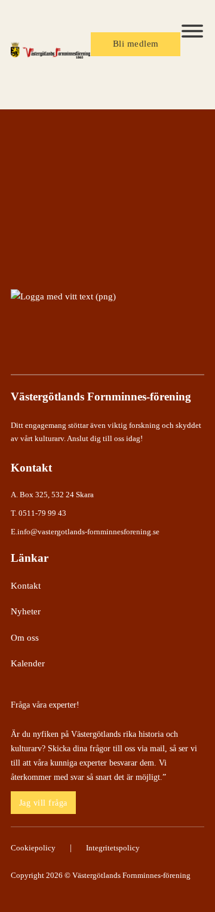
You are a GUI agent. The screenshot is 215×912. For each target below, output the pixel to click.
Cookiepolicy (33, 847)
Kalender (28, 663)
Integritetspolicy (113, 847)
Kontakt (26, 585)
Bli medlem (136, 43)
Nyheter (26, 611)
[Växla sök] (186, 82)
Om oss (25, 637)
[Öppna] (192, 31)
